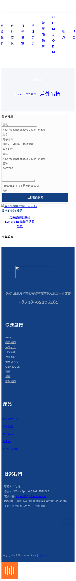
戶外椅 (7, 441)
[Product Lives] (9, 577)
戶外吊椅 (50, 94)
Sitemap (43, 555)
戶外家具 (31, 94)
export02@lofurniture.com (31, 496)
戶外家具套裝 (10, 419)
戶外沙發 (8, 426)
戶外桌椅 (8, 433)
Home (18, 94)
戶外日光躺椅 (10, 448)
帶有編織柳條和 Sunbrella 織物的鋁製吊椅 (19, 222)
